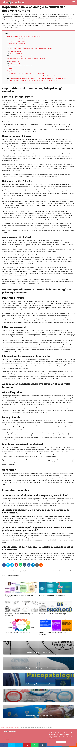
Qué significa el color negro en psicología (14, 571)
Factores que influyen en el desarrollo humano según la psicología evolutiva (29, 49)
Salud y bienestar (15, 63)
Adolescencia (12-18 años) (17, 46)
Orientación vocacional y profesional (21, 66)
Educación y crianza (15, 61)
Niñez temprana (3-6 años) (17, 41)
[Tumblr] (24, 565)
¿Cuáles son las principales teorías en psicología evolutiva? (26, 73)
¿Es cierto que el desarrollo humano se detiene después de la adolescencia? (32, 76)
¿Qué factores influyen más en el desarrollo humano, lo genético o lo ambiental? (33, 80)
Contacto (6, 739)
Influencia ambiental (16, 53)
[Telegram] (33, 565)
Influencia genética (15, 51)
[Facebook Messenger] (8, 565)
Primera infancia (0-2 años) (17, 39)
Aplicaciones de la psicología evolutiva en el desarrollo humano (26, 58)
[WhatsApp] (20, 565)
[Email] (37, 565)
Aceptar (61, 742)
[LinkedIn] (29, 565)
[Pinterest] (16, 565)
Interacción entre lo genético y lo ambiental (22, 56)
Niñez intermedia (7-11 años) (17, 43)
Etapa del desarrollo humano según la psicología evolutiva (24, 36)
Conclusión (10, 68)
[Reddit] (41, 565)
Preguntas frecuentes (13, 71)
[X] (12, 565)
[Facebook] (4, 565)
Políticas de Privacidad (10, 737)
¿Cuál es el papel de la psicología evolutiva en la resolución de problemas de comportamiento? (38, 78)
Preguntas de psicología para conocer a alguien (60, 571)
